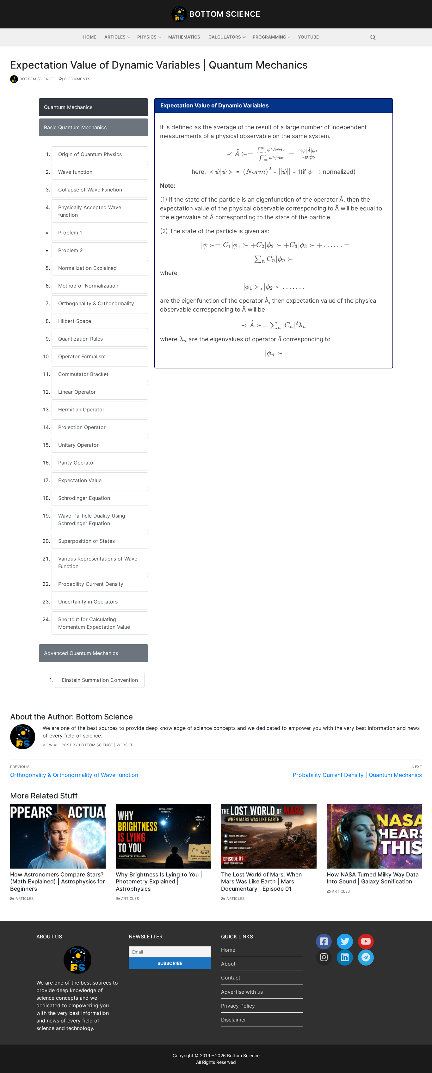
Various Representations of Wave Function (97, 562)
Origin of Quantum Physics (90, 154)
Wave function (75, 172)
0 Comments (76, 79)
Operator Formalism (82, 356)
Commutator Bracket (83, 374)
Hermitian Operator (81, 409)
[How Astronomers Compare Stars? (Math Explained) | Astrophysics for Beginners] (58, 836)
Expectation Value (80, 480)
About (228, 964)
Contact (230, 977)
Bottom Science (225, 14)
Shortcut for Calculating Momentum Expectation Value (94, 623)
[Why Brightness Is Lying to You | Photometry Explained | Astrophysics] (163, 836)
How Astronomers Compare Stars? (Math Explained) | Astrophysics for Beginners (57, 881)
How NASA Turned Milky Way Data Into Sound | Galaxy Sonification (373, 878)
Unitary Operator (78, 445)
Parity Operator (76, 462)
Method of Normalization (88, 285)
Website (125, 745)
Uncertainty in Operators (88, 601)
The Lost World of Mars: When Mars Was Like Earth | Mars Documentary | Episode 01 (261, 881)
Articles (24, 898)
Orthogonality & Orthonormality (96, 303)
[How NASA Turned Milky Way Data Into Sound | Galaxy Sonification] (374, 836)
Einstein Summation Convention (100, 680)
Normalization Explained (87, 268)
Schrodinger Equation (84, 498)
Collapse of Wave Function (90, 189)
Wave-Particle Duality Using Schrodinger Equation (91, 519)
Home (228, 950)
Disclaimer (233, 1019)
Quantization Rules (80, 339)
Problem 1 (70, 232)
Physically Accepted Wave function (89, 211)
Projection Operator (82, 427)
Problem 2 (70, 250)
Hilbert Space (74, 321)
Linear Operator (77, 392)
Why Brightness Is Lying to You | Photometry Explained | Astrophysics (159, 881)
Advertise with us (242, 992)
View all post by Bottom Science (78, 745)
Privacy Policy (238, 1006)
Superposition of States (86, 541)
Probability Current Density (90, 584)
